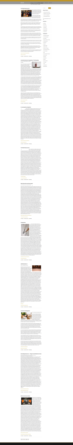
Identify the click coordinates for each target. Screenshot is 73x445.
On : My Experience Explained (26, 107)
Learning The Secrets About (47, 12)
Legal (44, 52)
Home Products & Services (46, 49)
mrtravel (22, 56)
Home (31, 4)
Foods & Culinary (45, 45)
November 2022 (45, 30)
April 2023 (44, 23)
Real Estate (44, 56)
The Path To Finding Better (25, 310)
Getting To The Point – (23, 54)
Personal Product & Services (46, 53)
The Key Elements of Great (47, 16)
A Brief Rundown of (24, 263)
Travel (44, 63)
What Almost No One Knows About (27, 183)
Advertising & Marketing (46, 35)
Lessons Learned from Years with (24, 432)
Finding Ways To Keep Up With (47, 13)
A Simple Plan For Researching (24, 346)
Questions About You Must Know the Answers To (26, 215)
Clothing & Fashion (45, 41)
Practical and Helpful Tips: (23, 142)
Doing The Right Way (23, 101)
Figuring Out (22, 303)
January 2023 (44, 27)
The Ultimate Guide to (23, 176)
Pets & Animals (45, 55)
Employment (44, 42)
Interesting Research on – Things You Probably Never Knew (31, 353)
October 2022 (45, 31)
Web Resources (45, 66)
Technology (30, 56)
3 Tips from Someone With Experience (25, 140)
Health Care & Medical (45, 48)
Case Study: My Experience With (24, 305)
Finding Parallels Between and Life (24, 390)
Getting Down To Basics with (24, 348)
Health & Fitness (45, 46)
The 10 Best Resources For (25, 8)
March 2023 (44, 24)
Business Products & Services (46, 39)
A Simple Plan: (23, 222)
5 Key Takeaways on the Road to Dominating (26, 434)
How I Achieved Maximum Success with (47, 19)
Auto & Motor (44, 38)
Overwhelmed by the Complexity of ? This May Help (30, 60)
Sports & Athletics (45, 60)
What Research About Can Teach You (25, 256)
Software (44, 59)
